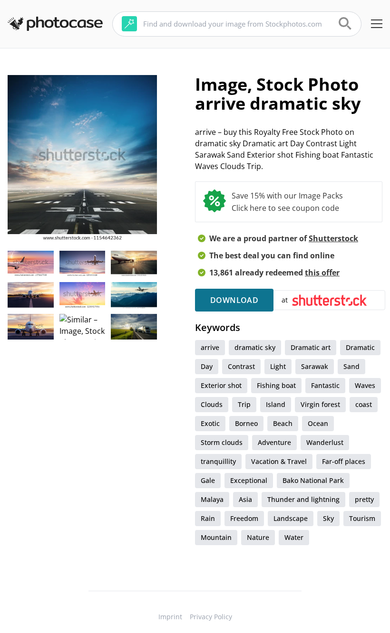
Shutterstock (333, 238)
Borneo (246, 423)
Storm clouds (222, 442)
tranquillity (218, 461)
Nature (258, 537)
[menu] (376, 23)
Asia (245, 499)
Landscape (290, 518)
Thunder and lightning (303, 499)
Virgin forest (320, 404)
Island (275, 404)
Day (207, 366)
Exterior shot (221, 385)
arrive (210, 347)
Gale (208, 480)
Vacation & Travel (279, 461)
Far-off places (343, 461)
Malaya (212, 499)
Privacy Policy (211, 616)
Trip (244, 404)
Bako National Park (313, 480)
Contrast (241, 366)
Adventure (274, 442)
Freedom (244, 518)
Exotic (210, 423)
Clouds (212, 404)
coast (363, 404)
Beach (282, 423)
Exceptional (248, 480)
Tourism (362, 518)
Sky (328, 518)
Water (293, 537)
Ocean (318, 423)
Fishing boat (276, 385)
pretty (364, 499)
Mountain (216, 537)
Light (278, 366)
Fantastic (325, 385)
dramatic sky (254, 347)
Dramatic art (311, 347)
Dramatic (360, 347)
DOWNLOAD (234, 300)
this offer (322, 272)
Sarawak (314, 366)
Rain (208, 518)
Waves (365, 385)
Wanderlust (324, 442)
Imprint (170, 616)
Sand (351, 366)
